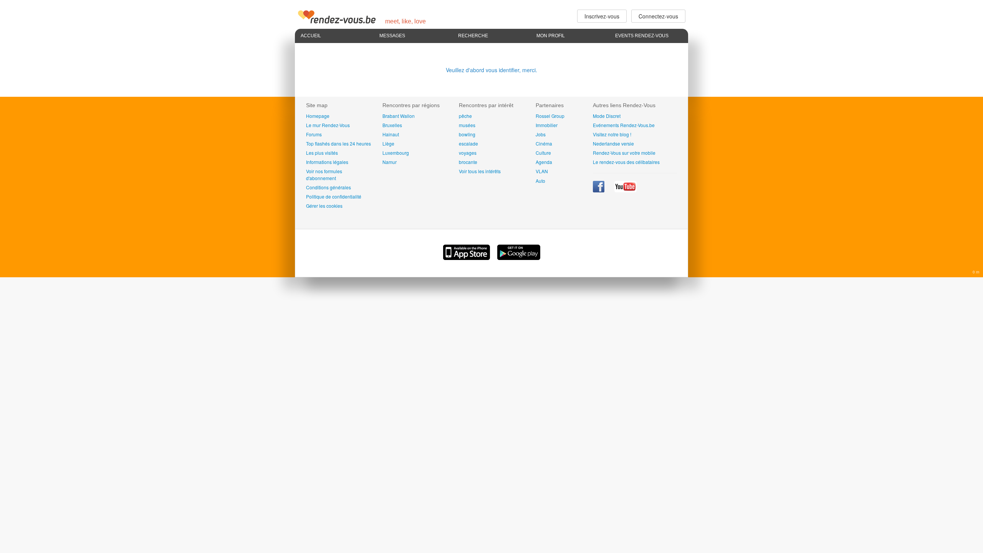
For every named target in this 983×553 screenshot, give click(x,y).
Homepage (317, 116)
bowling (467, 134)
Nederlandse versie (613, 143)
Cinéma (544, 143)
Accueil (311, 35)
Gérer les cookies (324, 205)
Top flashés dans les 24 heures (338, 143)
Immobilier (547, 125)
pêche (465, 116)
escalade (468, 143)
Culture (543, 152)
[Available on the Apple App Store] (467, 258)
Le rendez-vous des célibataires (626, 162)
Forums (314, 134)
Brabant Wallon (398, 116)
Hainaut (390, 134)
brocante (468, 162)
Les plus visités (322, 152)
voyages (468, 152)
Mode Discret (607, 116)
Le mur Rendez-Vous (328, 125)
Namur (389, 162)
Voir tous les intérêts (480, 171)
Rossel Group (550, 116)
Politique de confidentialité (333, 196)
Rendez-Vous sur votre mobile (624, 152)
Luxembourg (395, 152)
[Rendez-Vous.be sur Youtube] (625, 190)
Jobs (541, 134)
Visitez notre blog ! (612, 134)
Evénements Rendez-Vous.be (624, 125)
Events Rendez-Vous (642, 35)
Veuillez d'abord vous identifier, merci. (491, 70)
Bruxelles (392, 125)
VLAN (542, 171)
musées (467, 125)
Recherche (473, 35)
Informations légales (327, 162)
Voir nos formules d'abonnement (324, 174)
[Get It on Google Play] (518, 258)
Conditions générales (328, 187)
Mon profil (550, 35)
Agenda (544, 162)
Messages (392, 35)
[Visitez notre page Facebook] (599, 190)
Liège (388, 143)
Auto (540, 180)
